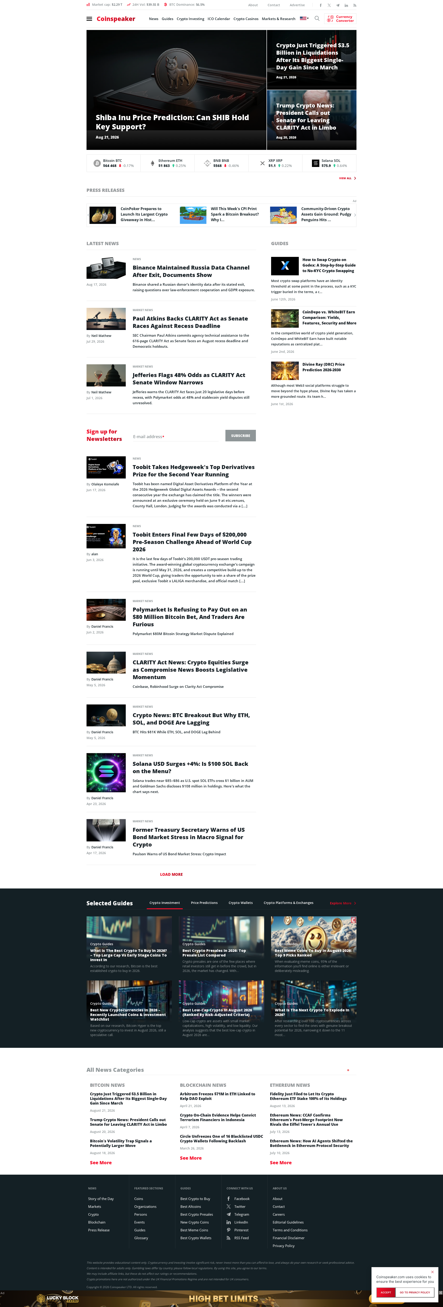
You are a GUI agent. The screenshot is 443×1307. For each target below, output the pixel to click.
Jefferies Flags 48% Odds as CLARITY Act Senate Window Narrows (189, 378)
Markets (94, 1206)
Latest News (103, 243)
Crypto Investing (190, 18)
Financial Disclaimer (289, 1238)
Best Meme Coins (194, 1230)
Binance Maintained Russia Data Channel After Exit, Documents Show (191, 271)
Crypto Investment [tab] (165, 902)
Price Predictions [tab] (204, 902)
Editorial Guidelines (288, 1222)
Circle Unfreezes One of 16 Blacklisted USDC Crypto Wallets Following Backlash (221, 1139)
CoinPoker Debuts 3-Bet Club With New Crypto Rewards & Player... (323, 214)
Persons (140, 1214)
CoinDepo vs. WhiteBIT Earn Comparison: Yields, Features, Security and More (329, 317)
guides (279, 243)
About (253, 5)
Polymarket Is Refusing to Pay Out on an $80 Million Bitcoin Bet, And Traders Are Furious (190, 617)
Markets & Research (279, 18)
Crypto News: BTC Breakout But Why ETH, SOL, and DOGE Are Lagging (191, 718)
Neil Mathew (101, 335)
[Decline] (432, 1272)
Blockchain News (203, 1085)
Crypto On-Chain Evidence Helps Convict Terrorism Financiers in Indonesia (218, 1117)
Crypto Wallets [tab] (241, 902)
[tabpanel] (131, 1123)
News (153, 18)
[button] (88, 215)
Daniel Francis (102, 626)
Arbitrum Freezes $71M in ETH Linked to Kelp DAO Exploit (217, 1096)
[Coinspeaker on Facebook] (320, 5)
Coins (138, 1198)
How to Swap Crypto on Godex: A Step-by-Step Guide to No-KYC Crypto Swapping (329, 265)
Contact (274, 5)
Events (139, 1222)
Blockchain (96, 1222)
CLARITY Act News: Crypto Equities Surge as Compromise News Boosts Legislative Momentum (190, 670)
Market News (143, 310)
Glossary (141, 1238)
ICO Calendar (219, 18)
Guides (167, 18)
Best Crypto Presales (196, 1214)
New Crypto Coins (194, 1222)
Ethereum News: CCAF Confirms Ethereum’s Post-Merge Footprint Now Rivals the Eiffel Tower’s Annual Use (306, 1120)
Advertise (297, 5)
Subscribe (240, 435)
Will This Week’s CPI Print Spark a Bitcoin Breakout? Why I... (145, 214)
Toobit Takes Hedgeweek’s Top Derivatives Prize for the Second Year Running (194, 470)
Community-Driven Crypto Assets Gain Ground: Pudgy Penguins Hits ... (236, 214)
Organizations (145, 1206)
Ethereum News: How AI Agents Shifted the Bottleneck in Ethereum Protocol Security (311, 1143)
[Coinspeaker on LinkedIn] (346, 5)
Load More (171, 874)
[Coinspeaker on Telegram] (337, 5)
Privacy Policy (284, 1245)
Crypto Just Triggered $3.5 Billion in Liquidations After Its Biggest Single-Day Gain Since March (128, 1098)
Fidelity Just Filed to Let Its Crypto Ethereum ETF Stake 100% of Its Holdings (308, 1096)
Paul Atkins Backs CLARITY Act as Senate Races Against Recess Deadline (190, 322)
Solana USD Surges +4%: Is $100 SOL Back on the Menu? (190, 767)
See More (101, 1162)
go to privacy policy (415, 1292)
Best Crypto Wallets (195, 1238)
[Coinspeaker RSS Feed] (354, 5)
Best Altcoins (190, 1206)
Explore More (340, 903)
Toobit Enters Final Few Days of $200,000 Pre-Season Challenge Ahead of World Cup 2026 (192, 542)
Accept (386, 1292)
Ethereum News (290, 1085)
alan (94, 554)
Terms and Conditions (290, 1230)
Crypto (93, 1214)
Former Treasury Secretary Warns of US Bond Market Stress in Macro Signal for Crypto (189, 837)
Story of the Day (101, 1198)
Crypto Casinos (245, 18)
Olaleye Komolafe (105, 484)
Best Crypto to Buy (195, 1198)
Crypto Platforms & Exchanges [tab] (288, 902)
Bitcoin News (107, 1085)
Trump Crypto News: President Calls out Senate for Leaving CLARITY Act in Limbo (128, 1122)
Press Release (99, 1230)
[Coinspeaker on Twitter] (329, 5)
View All (345, 178)
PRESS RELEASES (106, 190)
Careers (279, 1214)
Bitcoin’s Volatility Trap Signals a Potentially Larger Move (121, 1143)
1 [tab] (348, 1070)
